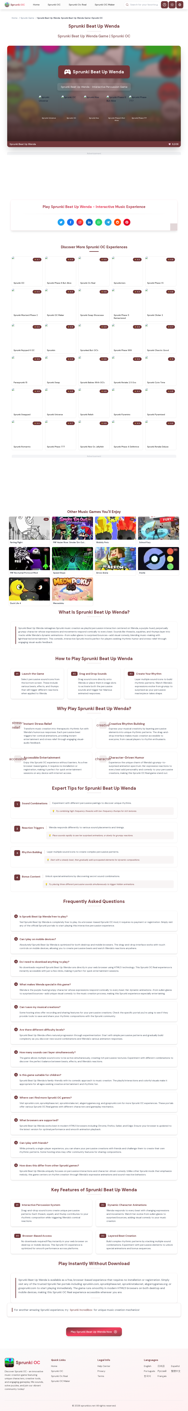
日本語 (161, 1366)
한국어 (147, 1376)
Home (36, 4)
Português (149, 1371)
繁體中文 (176, 1371)
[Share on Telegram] (108, 222)
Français (162, 1376)
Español (175, 1366)
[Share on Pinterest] (126, 222)
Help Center (104, 1366)
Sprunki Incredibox (81, 1310)
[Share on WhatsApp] (98, 222)
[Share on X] (61, 222)
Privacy (101, 1371)
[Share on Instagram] (79, 222)
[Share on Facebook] (70, 222)
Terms (101, 1376)
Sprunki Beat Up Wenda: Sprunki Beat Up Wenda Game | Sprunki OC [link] (70, 18)
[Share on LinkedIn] (89, 222)
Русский (162, 1371)
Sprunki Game (27, 18)
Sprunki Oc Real (78, 4)
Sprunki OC (54, 4)
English (147, 1366)
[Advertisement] (94, 175)
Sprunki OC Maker (105, 4)
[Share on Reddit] (117, 222)
